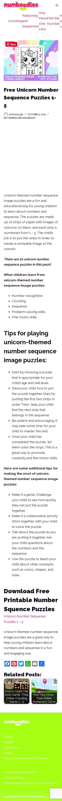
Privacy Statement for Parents (26, 758)
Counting (15, 21)
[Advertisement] (31, 157)
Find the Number (53, 20)
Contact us (12, 747)
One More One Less (43, 21)
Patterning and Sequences (30, 21)
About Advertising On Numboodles (31, 783)
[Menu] (57, 5)
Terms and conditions (20, 772)
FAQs (8, 753)
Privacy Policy (14, 777)
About (8, 742)
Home (8, 737)
